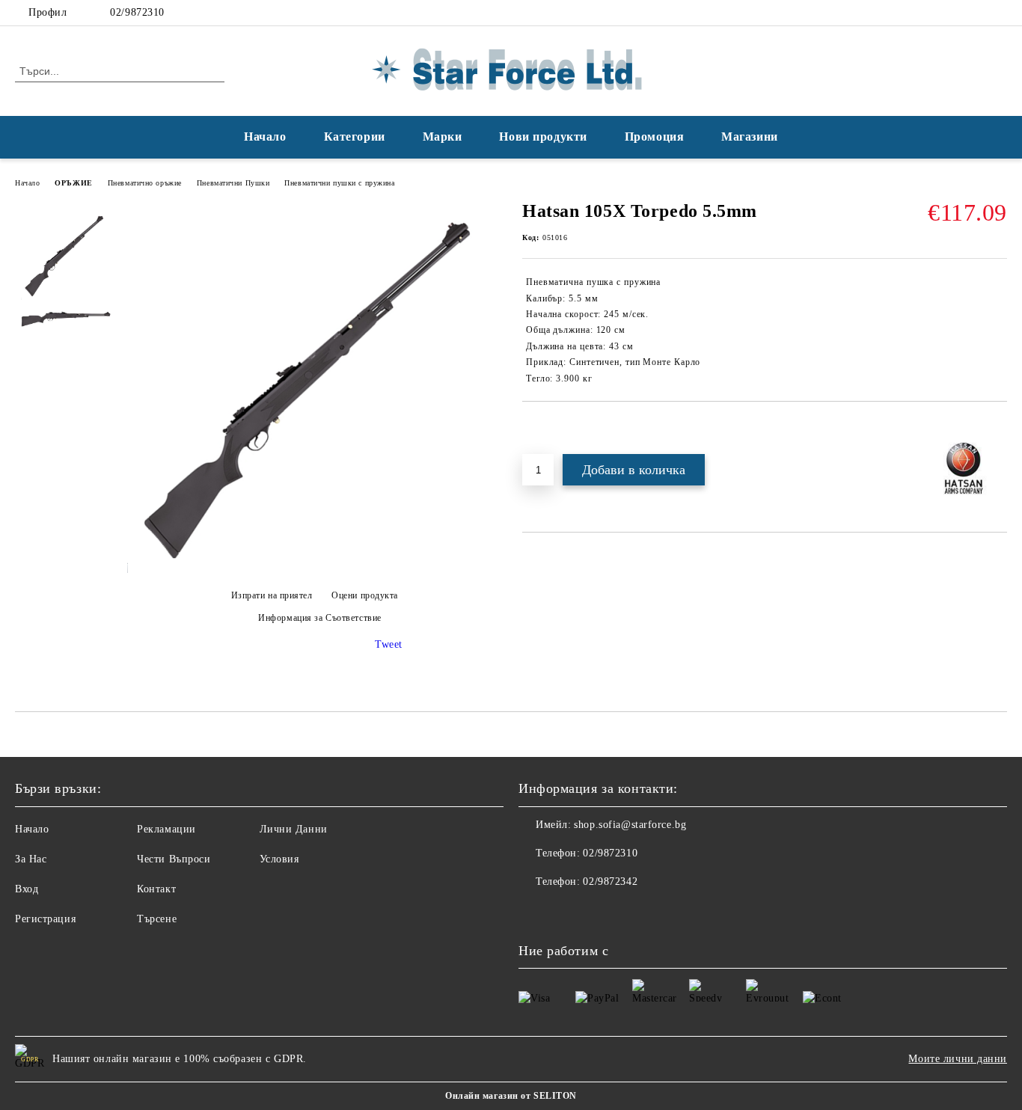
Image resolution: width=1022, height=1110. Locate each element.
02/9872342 (610, 881)
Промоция (654, 136)
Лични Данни (294, 829)
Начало (265, 136)
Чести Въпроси (173, 859)
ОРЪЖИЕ (73, 183)
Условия (279, 859)
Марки (442, 136)
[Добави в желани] (551, 427)
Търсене (157, 919)
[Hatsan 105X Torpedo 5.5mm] (314, 569)
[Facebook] (976, 12)
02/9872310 (137, 12)
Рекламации (166, 829)
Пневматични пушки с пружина (339, 183)
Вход (26, 889)
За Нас (30, 859)
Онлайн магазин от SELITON (511, 1096)
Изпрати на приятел (272, 595)
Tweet (389, 644)
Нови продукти (543, 136)
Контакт (156, 889)
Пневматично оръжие (145, 183)
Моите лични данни (957, 1058)
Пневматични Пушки (233, 183)
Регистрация (45, 919)
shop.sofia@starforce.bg (630, 824)
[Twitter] (999, 12)
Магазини (749, 136)
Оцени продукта (364, 595)
